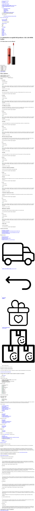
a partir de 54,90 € (9, 5)
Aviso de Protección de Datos (23, 452)
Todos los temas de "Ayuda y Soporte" (9, 12)
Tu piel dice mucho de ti (5, 231)
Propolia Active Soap (5, 237)
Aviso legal (3, 435)
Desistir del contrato (3, 442)
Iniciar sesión (4, 413)
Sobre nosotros (4, 425)
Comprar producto (2, 71)
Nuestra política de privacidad (4, 455)
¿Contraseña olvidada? (5, 415)
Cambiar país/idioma (9, 432)
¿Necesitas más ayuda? (5, 409)
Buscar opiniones (10, 77)
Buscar (1, 78)
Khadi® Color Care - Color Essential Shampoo (8, 239)
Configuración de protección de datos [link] (7, 438)
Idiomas (9, 75)
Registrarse (3, 414)
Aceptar (8, 509)
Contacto (5, 11)
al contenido (3, 1)
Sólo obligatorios (11, 509)
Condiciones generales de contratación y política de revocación (10, 437)
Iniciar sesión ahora (4, 20)
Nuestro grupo (4, 426)
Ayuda (3, 7)
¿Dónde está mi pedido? (7, 8)
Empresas (3, 410)
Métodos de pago (6, 10)
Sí (11, 93)
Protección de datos (4, 436)
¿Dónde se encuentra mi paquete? (6, 416)
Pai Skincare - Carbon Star (5, 230)
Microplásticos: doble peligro (6, 233)
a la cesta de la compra (5, 2)
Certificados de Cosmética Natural (6, 421)
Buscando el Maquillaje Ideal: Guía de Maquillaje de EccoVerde (10, 232)
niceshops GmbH (6, 434)
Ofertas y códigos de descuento (6, 408)
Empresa (3, 440)
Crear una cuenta (4, 23)
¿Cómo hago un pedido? (5, 405)
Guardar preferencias (3, 509)
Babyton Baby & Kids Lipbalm (6, 238)
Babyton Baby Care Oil (5, 236)
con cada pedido (8, 6)
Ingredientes (3, 420)
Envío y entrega (4, 406)
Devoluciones (5, 9)
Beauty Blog (3, 419)
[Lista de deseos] (2, 24)
